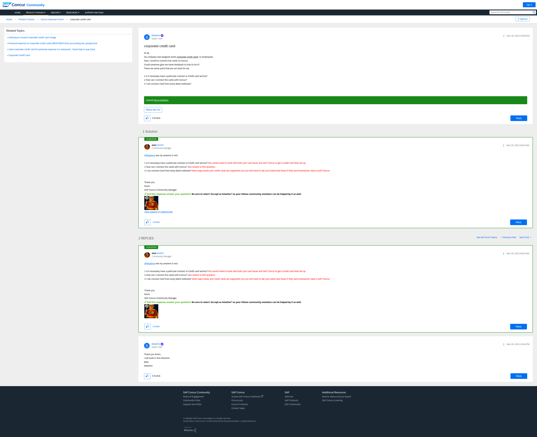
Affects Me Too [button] (153, 110)
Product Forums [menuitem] (35, 12)
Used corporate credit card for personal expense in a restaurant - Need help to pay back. (51, 49)
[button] (503, 35)
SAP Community (293, 404)
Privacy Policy (188, 421)
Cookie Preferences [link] (248, 421)
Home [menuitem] (17, 12)
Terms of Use (200, 421)
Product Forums (26, 19)
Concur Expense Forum (52, 19)
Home (9, 19)
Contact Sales (238, 408)
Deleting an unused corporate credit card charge (32, 37)
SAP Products (291, 400)
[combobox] (512, 12)
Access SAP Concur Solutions (246, 396)
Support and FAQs (192, 404)
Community (36, 5)
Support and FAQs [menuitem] (94, 12)
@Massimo (149, 155)
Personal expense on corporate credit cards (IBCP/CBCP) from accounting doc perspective (52, 43)
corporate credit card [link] (80, 19)
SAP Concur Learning (332, 400)
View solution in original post (158, 212)
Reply (519, 118)
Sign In (529, 5)
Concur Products (239, 404)
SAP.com (289, 396)
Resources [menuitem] (71, 12)
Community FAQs (191, 400)
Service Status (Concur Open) (336, 396)
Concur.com (237, 400)
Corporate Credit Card (19, 55)
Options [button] (523, 19)
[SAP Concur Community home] (14, 5)
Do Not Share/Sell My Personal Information (223, 421)
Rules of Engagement (193, 396)
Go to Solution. (161, 100)
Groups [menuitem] (55, 12)
